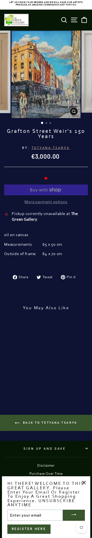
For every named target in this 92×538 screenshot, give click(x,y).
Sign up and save (45, 448)
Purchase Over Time (46, 474)
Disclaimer (46, 466)
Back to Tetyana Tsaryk (49, 422)
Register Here (29, 529)
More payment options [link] (46, 202)
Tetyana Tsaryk (51, 148)
